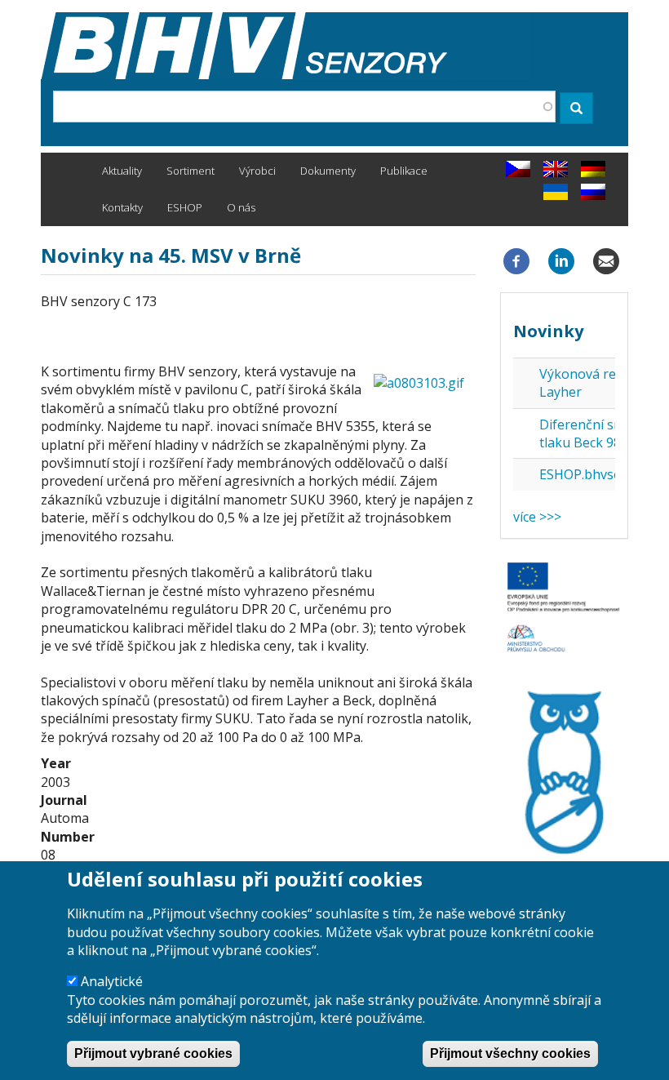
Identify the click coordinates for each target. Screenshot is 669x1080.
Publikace (404, 170)
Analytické (112, 981)
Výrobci (257, 170)
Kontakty (122, 207)
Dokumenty (328, 170)
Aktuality (122, 170)
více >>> (537, 517)
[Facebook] (516, 260)
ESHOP (184, 207)
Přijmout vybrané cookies (153, 1053)
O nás (241, 207)
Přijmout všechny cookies (510, 1053)
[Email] (606, 260)
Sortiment (190, 170)
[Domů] (285, 45)
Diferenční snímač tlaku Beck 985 (594, 433)
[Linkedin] (561, 260)
